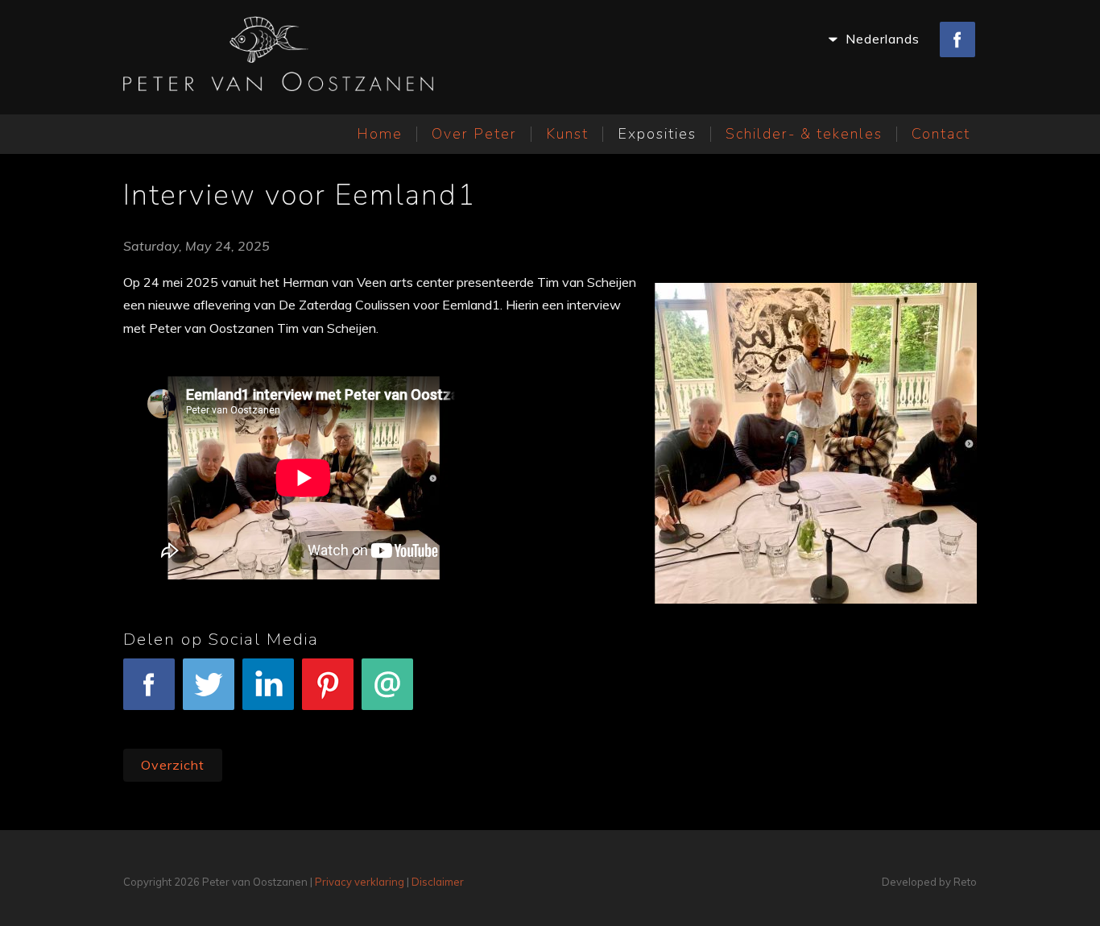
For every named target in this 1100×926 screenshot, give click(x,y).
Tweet (208, 721)
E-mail (388, 721)
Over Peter (474, 133)
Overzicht (173, 765)
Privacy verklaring (359, 881)
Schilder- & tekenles (804, 133)
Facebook (149, 721)
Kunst (567, 133)
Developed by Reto (929, 881)
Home (380, 133)
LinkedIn (268, 721)
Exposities (657, 133)
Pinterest (328, 721)
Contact (941, 133)
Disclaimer (437, 881)
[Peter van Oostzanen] (278, 57)
